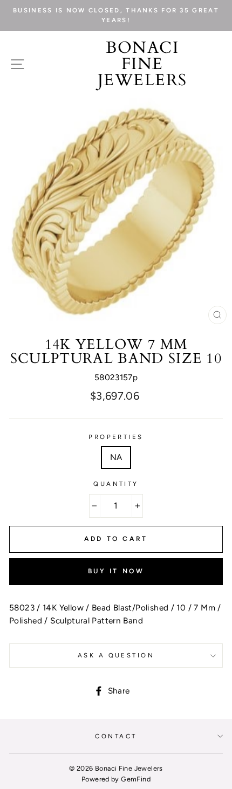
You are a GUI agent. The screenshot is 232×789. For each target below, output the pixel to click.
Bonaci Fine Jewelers (142, 64)
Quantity (116, 484)
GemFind (136, 779)
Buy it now (116, 571)
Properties (115, 437)
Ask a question (116, 655)
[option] (116, 15)
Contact (116, 736)
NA (116, 457)
